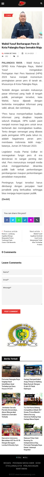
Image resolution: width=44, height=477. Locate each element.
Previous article (9, 236)
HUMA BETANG (9, 53)
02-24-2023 (29, 53)
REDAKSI (7, 463)
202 (6, 56)
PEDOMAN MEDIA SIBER (23, 463)
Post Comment (11, 311)
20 (18, 56)
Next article (36, 238)
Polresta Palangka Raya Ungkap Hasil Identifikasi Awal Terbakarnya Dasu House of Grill (11, 384)
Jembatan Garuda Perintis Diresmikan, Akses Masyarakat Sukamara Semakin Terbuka (9, 412)
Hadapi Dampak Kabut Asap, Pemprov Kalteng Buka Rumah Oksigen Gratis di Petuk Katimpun (33, 384)
